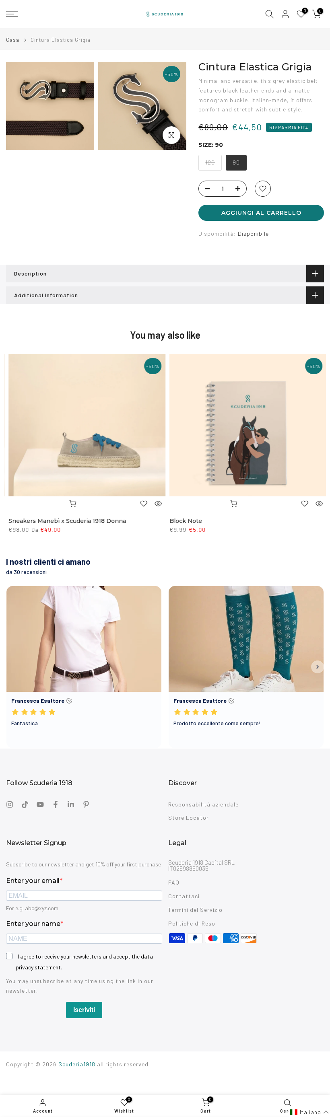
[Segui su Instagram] (9, 804)
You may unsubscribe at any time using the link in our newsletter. (79, 985)
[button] (309, 1112)
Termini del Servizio (195, 909)
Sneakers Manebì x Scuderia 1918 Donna (65, 521)
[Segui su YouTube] (40, 804)
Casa (12, 40)
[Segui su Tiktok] (25, 804)
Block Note (183, 521)
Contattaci (184, 896)
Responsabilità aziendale (203, 804)
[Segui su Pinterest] (86, 804)
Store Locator (188, 817)
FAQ (173, 882)
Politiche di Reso (191, 923)
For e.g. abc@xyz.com (32, 908)
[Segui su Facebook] (55, 804)
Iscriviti (84, 1009)
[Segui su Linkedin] (70, 804)
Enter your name (33, 924)
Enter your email (33, 881)
